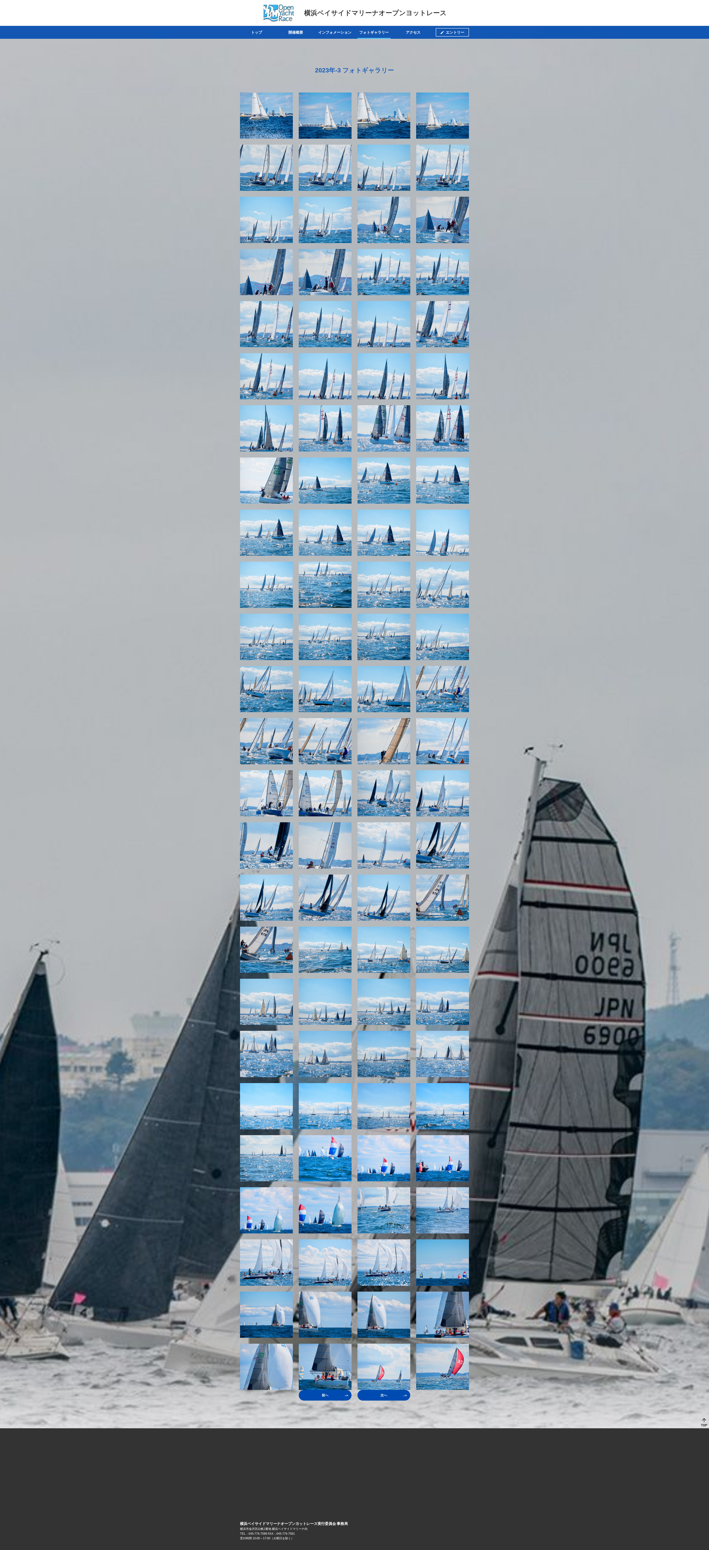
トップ (256, 32)
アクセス (413, 32)
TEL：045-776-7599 (253, 1533)
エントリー (455, 32)
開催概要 (295, 32)
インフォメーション (335, 32)
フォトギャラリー (374, 32)
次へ (384, 1395)
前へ (325, 1395)
